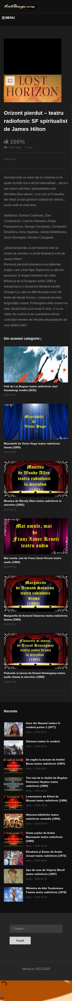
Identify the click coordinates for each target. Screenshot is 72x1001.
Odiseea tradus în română (43, 741)
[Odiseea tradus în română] (13, 747)
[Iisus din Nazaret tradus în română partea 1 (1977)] (13, 729)
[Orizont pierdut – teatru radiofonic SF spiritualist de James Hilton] (36, 364)
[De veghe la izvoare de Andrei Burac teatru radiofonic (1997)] (13, 766)
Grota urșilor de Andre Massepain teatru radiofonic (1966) (44, 836)
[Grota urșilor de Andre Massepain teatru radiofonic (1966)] (13, 839)
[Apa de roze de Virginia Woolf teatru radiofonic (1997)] (13, 876)
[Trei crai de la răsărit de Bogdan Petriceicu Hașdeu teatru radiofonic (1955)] (13, 784)
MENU (10, 18)
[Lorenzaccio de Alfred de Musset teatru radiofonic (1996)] (13, 802)
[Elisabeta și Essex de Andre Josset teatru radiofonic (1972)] (13, 858)
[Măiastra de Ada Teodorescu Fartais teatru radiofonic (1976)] (13, 894)
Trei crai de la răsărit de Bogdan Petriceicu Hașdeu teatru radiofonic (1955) (47, 781)
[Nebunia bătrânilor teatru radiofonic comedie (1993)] (13, 821)
